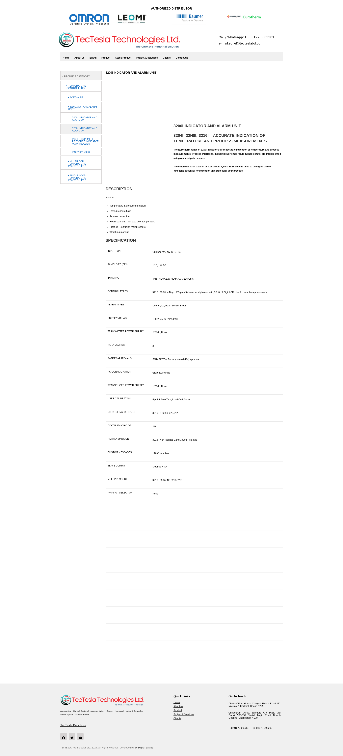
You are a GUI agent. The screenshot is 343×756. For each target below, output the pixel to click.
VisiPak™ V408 (81, 152)
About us (79, 57)
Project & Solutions (183, 714)
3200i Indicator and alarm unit (84, 129)
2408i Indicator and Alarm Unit (84, 118)
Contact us (182, 57)
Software (76, 97)
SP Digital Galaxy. (144, 747)
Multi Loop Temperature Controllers (77, 164)
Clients (167, 57)
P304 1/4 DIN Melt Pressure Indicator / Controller (85, 141)
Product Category (77, 76)
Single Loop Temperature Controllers (77, 178)
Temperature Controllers (76, 87)
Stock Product (123, 57)
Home (66, 57)
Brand (93, 57)
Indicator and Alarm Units (82, 108)
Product (105, 57)
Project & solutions (147, 57)
